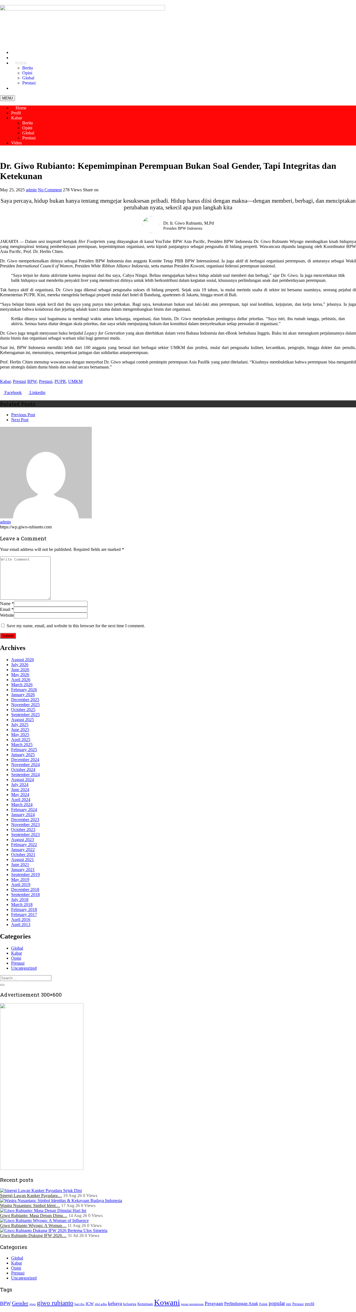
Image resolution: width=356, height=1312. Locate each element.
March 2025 (22, 744)
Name (5, 603)
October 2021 (23, 854)
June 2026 (20, 669)
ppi (288, 1304)
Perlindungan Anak (241, 1303)
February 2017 (24, 914)
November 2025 (25, 704)
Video (21, 88)
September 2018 (25, 894)
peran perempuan (192, 1304)
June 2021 (20, 864)
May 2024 (20, 794)
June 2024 (20, 789)
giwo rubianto (55, 1302)
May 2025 (20, 734)
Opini (27, 73)
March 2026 (22, 684)
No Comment (50, 189)
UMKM (75, 381)
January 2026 (23, 694)
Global (28, 78)
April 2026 (20, 679)
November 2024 (25, 764)
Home (20, 108)
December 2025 (25, 699)
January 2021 (23, 869)
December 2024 (25, 759)
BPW (32, 381)
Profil (16, 113)
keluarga (129, 1304)
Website (7, 615)
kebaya (115, 1303)
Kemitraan (145, 1304)
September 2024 (25, 774)
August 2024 (22, 779)
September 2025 (25, 714)
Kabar (21, 63)
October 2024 (23, 769)
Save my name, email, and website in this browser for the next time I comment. (76, 625)
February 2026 (24, 689)
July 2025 (19, 724)
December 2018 (25, 889)
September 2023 (25, 834)
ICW (90, 1303)
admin (31, 189)
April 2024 (20, 799)
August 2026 (22, 659)
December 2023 (25, 819)
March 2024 (22, 804)
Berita (27, 68)
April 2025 (20, 739)
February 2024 (24, 809)
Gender (20, 1303)
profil (309, 1303)
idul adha (101, 1304)
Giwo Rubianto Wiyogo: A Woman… (33, 1225)
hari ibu (80, 1304)
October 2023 (23, 829)
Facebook (12, 392)
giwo (32, 1304)
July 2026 (19, 664)
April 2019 (20, 884)
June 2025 (20, 729)
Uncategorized (24, 968)
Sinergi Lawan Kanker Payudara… (31, 1195)
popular (277, 1303)
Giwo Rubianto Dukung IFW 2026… (33, 1235)
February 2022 (24, 844)
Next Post (19, 419)
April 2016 (20, 919)
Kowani (167, 1302)
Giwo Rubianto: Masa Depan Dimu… (33, 1215)
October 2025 (23, 709)
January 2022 (23, 849)
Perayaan (214, 1303)
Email (5, 609)
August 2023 (22, 839)
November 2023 (25, 824)
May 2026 (20, 674)
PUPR (60, 381)
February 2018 (24, 909)
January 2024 (23, 814)
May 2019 (20, 879)
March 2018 (22, 904)
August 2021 (22, 859)
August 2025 (22, 719)
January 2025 (23, 754)
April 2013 (20, 924)
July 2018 (19, 899)
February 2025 (24, 749)
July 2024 (19, 784)
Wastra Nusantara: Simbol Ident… (30, 1205)
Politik (263, 1304)
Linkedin (36, 392)
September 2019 (25, 874)
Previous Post (23, 414)
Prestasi (29, 138)
